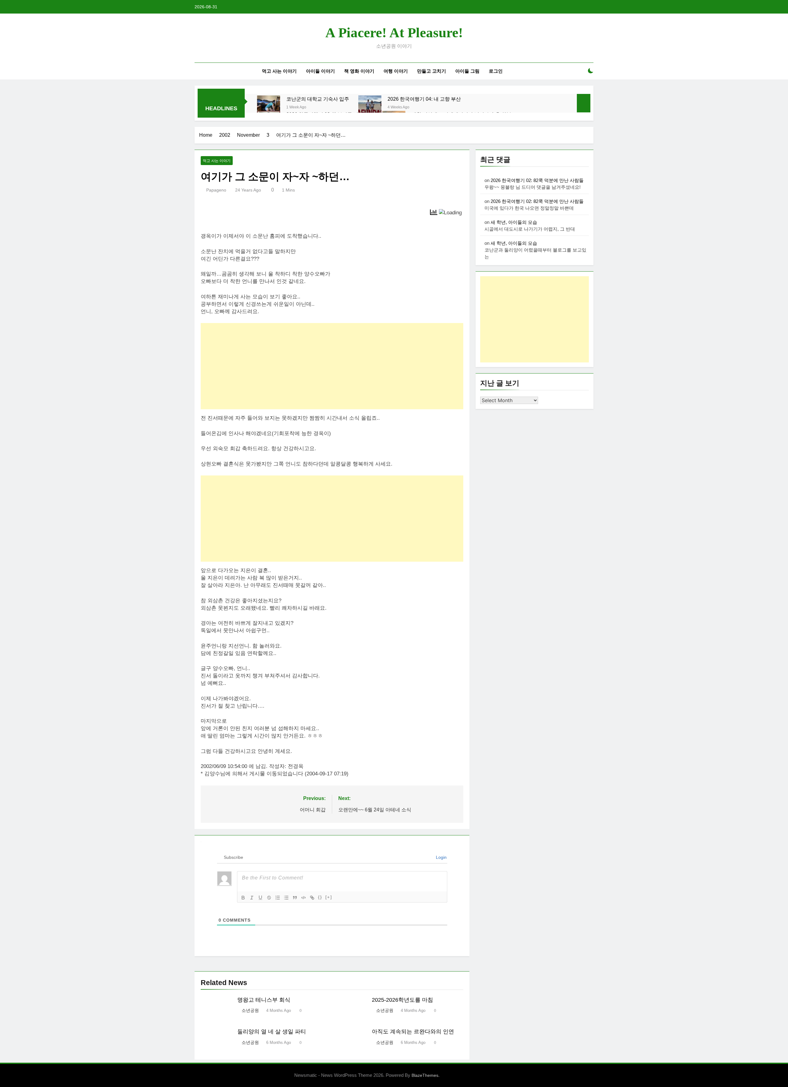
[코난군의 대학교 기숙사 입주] (268, 107)
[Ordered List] (277, 897)
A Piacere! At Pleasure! (394, 32)
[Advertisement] (332, 366)
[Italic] (251, 897)
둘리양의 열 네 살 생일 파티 (271, 1031)
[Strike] (269, 897)
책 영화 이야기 (359, 71)
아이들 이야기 (320, 71)
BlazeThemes (425, 1075)
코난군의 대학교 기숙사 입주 (317, 99)
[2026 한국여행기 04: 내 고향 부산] (369, 107)
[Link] (312, 897)
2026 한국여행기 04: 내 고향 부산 (424, 99)
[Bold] (243, 897)
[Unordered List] (286, 897)
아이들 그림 (467, 71)
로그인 (496, 71)
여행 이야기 (396, 71)
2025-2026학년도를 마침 (402, 1000)
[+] (328, 897)
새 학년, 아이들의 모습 (514, 222)
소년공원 (250, 1010)
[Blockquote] (295, 897)
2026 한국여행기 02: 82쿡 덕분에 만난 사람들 (537, 180)
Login (441, 857)
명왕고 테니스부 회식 (263, 1000)
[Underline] (260, 897)
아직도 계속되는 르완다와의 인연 (413, 1031)
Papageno (216, 190)
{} (320, 897)
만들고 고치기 (431, 71)
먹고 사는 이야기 (279, 71)
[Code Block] (303, 897)
